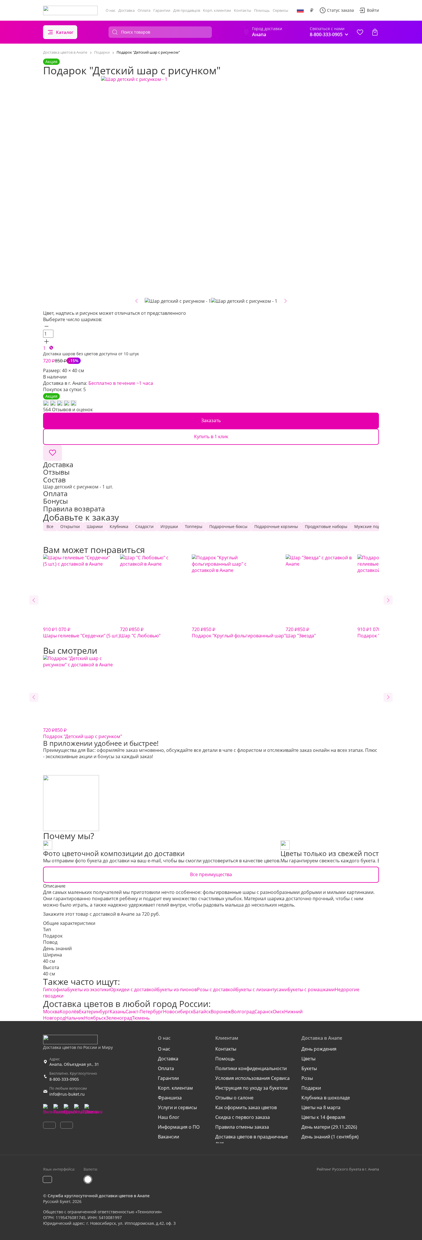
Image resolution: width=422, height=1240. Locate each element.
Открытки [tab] (70, 526)
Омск (278, 1011)
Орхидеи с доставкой (133, 989)
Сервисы (280, 10)
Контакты (242, 10)
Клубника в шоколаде (325, 1098)
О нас (110, 10)
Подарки (311, 1088)
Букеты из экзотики (88, 989)
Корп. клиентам (217, 10)
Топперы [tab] (193, 526)
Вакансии (168, 1137)
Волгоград (242, 1011)
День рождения (318, 1049)
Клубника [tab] (119, 526)
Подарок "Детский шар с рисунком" (82, 733)
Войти (373, 10)
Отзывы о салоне (234, 1098)
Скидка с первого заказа (242, 1117)
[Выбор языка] (300, 10)
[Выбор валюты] (311, 10)
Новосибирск (178, 1011)
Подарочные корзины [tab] (276, 526)
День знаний (57, 948)
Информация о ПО (179, 1127)
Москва (51, 1011)
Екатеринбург (94, 1011)
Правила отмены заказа (242, 1127)
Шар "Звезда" (301, 632)
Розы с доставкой (216, 989)
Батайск (202, 1011)
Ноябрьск (95, 1018)
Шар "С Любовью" (140, 632)
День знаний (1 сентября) (330, 1137)
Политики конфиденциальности (251, 1068)
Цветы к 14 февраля (323, 1117)
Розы (307, 1078)
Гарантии (161, 10)
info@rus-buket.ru (67, 1094)
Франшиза (170, 1098)
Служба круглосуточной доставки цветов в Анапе (99, 1195)
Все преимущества (211, 874)
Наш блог (168, 1117)
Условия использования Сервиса (252, 1078)
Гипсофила (55, 989)
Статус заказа (340, 10)
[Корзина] (375, 32)
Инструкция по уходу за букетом (251, 1088)
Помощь (262, 10)
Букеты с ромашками (311, 989)
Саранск (263, 1011)
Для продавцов (186, 10)
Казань (117, 1011)
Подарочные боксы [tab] (228, 526)
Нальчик (74, 1018)
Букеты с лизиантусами (262, 989)
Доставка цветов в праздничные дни (251, 1140)
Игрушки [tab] (169, 526)
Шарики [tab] (95, 526)
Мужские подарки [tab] (372, 526)
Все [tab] (50, 526)
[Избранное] (360, 32)
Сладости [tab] (144, 526)
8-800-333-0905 (64, 1079)
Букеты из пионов (177, 989)
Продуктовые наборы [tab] (326, 526)
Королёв (69, 1011)
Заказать (211, 420)
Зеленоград (119, 1018)
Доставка (126, 10)
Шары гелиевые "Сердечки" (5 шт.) (81, 632)
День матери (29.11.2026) (329, 1127)
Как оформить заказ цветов (246, 1107)
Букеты (309, 1068)
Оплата (144, 10)
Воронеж (221, 1011)
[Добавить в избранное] (52, 453)
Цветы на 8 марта (320, 1107)
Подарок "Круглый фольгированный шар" (239, 632)
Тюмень (141, 1018)
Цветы (308, 1058)
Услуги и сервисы (177, 1107)
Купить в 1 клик (211, 436)
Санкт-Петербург (144, 1011)
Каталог (64, 32)
